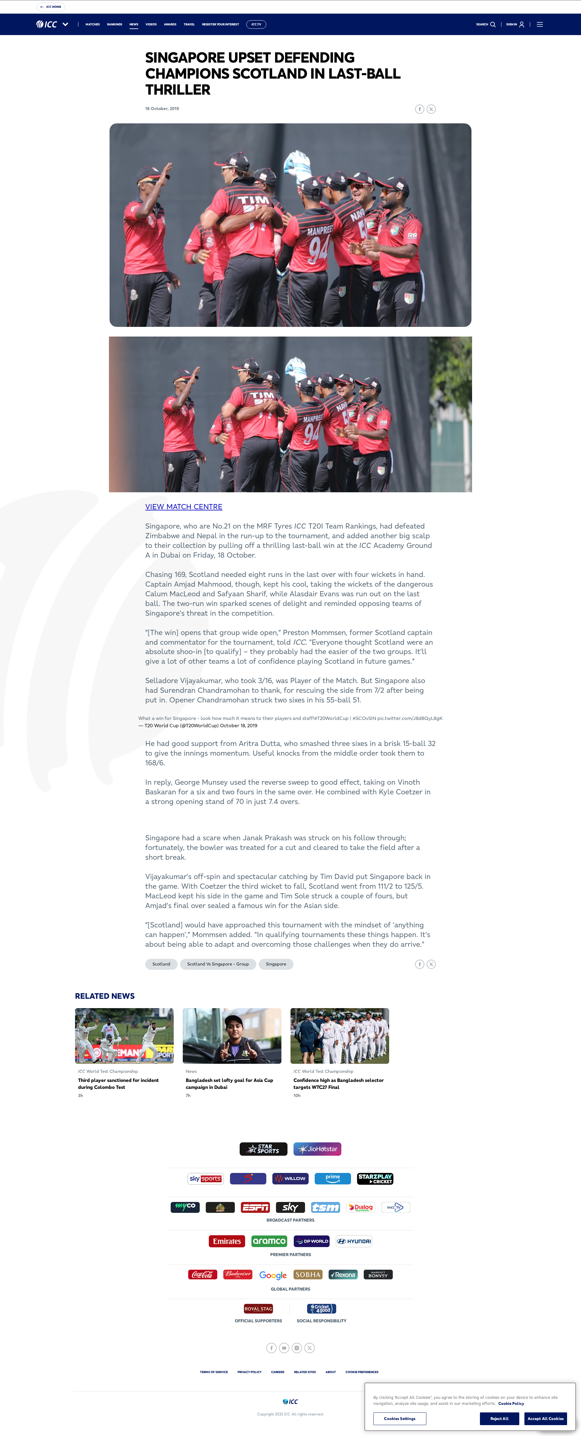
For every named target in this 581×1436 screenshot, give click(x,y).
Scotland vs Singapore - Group (218, 964)
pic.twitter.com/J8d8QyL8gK (410, 718)
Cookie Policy (511, 1403)
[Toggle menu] (540, 24)
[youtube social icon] (284, 1348)
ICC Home (53, 7)
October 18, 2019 (239, 725)
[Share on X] (431, 109)
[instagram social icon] (297, 1348)
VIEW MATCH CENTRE (183, 506)
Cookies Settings (399, 1418)
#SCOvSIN (364, 718)
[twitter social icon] (309, 1348)
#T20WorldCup (331, 718)
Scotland (161, 964)
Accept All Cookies (546, 1418)
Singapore (276, 964)
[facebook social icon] (271, 1348)
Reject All (500, 1418)
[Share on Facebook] (419, 109)
